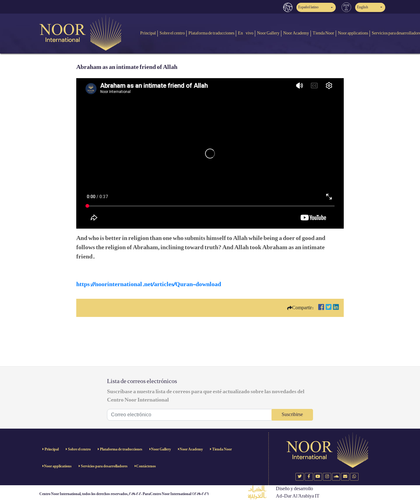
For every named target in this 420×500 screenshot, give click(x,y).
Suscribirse (292, 414)
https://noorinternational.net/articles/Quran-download (148, 284)
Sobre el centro (172, 33)
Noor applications (353, 33)
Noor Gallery (268, 33)
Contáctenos (146, 466)
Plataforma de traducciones (211, 33)
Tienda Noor (323, 33)
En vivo (245, 33)
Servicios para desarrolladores (104, 466)
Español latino (308, 7)
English (362, 7)
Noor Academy (296, 33)
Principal (148, 33)
